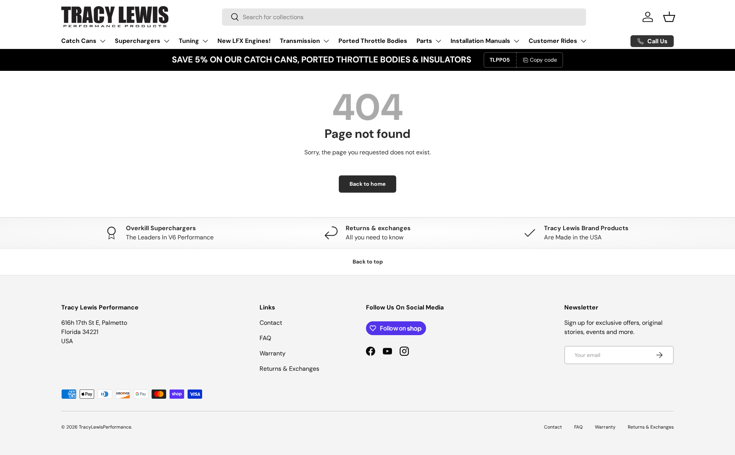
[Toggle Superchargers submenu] (166, 41)
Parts (424, 41)
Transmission (300, 41)
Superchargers (137, 41)
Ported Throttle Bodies (372, 41)
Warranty (273, 353)
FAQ (265, 338)
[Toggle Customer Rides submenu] (583, 41)
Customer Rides (553, 41)
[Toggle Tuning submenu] (205, 41)
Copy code (543, 59)
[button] (669, 16)
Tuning (189, 41)
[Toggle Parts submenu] (438, 41)
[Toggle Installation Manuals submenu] (516, 41)
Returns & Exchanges (289, 369)
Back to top (368, 261)
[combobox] (404, 17)
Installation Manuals (480, 41)
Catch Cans (78, 41)
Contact (271, 323)
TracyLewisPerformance (105, 427)
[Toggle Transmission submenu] (326, 41)
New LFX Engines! (244, 41)
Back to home (367, 183)
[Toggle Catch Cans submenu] (102, 41)
